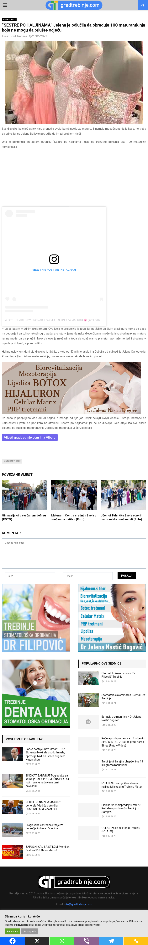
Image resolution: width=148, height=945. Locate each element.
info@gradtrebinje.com (78, 904)
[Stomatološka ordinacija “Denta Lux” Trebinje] (88, 700)
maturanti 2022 (12, 461)
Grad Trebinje (18, 36)
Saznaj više (30, 931)
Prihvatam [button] (12, 931)
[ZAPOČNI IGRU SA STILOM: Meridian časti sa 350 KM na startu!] (12, 852)
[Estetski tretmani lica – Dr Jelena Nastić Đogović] (88, 722)
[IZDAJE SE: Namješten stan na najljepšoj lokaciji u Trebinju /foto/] (88, 788)
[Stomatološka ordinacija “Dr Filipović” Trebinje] (88, 678)
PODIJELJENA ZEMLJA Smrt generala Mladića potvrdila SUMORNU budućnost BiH (43, 806)
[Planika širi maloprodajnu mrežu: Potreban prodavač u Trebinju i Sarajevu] (88, 810)
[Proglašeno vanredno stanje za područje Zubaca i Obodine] (12, 830)
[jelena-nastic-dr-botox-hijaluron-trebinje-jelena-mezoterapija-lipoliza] (71, 413)
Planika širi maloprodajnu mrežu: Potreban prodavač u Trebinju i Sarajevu (121, 808)
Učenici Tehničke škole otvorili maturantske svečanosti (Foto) (121, 517)
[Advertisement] (74, 179)
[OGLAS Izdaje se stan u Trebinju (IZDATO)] (88, 833)
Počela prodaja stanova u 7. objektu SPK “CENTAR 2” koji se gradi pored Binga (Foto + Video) (123, 742)
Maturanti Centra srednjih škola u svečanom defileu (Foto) (74, 517)
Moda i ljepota (9, 19)
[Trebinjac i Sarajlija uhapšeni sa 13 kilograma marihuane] (88, 767)
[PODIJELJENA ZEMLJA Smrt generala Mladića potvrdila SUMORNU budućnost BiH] (12, 807)
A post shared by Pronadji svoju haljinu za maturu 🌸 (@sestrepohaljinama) (63, 320)
